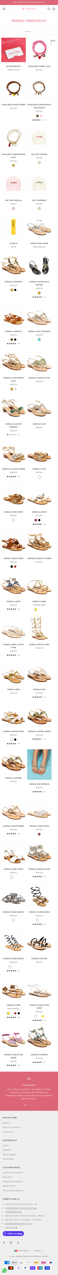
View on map (11, 1227)
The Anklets (8, 1159)
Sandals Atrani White (13, 731)
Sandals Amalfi (39, 512)
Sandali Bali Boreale (39, 784)
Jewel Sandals (9, 1154)
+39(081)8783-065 (13, 1212)
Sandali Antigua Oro (39, 644)
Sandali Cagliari (39, 958)
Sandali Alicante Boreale (13, 425)
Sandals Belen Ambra (13, 826)
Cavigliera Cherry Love (39, 66)
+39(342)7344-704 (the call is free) (21, 1208)
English (37, 1251)
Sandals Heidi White (13, 512)
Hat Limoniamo (39, 200)
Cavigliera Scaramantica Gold (13, 155)
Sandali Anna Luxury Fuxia (13, 645)
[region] (29, 1088)
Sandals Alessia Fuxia (39, 378)
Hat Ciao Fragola (13, 200)
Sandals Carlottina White (39, 1006)
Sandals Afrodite (13, 282)
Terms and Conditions (13, 1172)
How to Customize (11, 1127)
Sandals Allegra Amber (13, 469)
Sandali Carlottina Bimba (13, 1056)
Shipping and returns (13, 1181)
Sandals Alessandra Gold (13, 379)
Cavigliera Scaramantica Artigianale (39, 106)
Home (5, 1145)
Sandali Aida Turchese (39, 331)
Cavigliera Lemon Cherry (13, 105)
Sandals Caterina (39, 1055)
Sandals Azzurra (13, 778)
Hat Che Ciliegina (39, 154)
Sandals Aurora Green (39, 731)
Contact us (8, 1132)
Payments (7, 1177)
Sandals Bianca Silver (39, 869)
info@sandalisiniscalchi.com (18, 1223)
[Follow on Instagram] (11, 1242)
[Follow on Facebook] (4, 1242)
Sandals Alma (39, 469)
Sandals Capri (14, 1005)
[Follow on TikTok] (18, 1242)
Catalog (6, 1150)
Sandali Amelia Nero (13, 558)
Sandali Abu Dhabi (39, 243)
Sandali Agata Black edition (39, 283)
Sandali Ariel (13, 689)
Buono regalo (13, 66)
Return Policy (9, 1186)
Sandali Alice (39, 424)
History (6, 1123)
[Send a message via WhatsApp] (4, 1270)
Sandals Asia (39, 689)
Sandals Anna (39, 601)
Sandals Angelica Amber (39, 558)
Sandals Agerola (13, 331)
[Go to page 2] (54, 41)
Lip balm (14, 243)
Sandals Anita (14, 601)
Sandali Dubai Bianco (13, 912)
